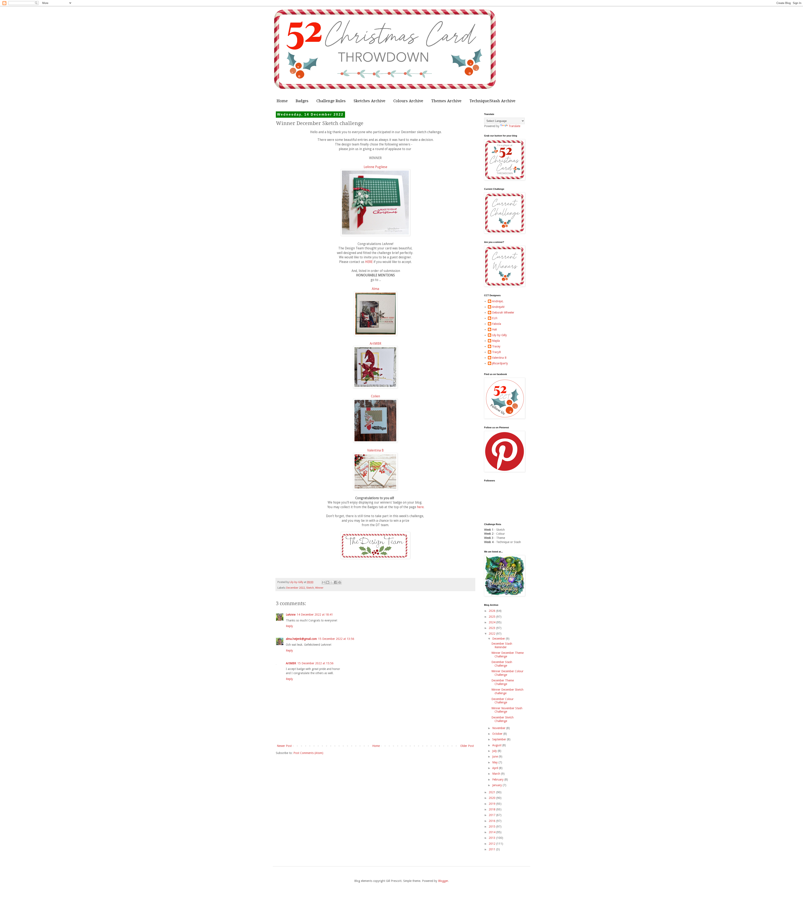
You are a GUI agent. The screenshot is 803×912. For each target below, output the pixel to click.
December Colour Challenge (502, 700)
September (499, 739)
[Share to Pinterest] (340, 582)
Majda (496, 340)
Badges (302, 101)
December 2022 (295, 587)
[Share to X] (332, 582)
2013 (492, 837)
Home (282, 101)
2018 (492, 809)
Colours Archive (408, 101)
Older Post (467, 745)
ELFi (494, 318)
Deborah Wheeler (503, 312)
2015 (492, 826)
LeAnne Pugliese (375, 167)
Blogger (443, 881)
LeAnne (290, 614)
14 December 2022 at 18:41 (315, 614)
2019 (492, 803)
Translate (514, 126)
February (498, 779)
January (497, 785)
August (497, 745)
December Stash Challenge (501, 663)
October (497, 733)
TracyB (496, 352)
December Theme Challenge (502, 682)
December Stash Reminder (501, 645)
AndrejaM (498, 307)
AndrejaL (497, 301)
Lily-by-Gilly (499, 335)
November (499, 728)
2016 (492, 821)
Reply (289, 626)
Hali (494, 329)
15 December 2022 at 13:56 (336, 638)
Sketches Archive (369, 101)
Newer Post (284, 745)
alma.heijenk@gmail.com (301, 638)
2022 (492, 633)
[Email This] (324, 582)
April (495, 768)
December (499, 638)
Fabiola (496, 323)
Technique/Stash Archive (492, 101)
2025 (492, 616)
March (496, 773)
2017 (492, 815)
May (495, 762)
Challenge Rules (331, 101)
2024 (492, 622)
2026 (492, 610)
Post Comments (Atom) (308, 753)
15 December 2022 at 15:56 (315, 663)
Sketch (310, 587)
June (495, 756)
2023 (492, 628)
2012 (492, 843)
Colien (375, 396)
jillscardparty (500, 363)
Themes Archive (446, 101)
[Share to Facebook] (336, 582)
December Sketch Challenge (502, 719)
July (495, 751)
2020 (492, 798)
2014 (492, 832)
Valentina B (375, 450)
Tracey (496, 346)
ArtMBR (375, 344)
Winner (319, 587)
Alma (375, 289)
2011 (492, 849)
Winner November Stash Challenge (506, 710)
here (420, 507)
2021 (492, 792)
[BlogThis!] (328, 582)
